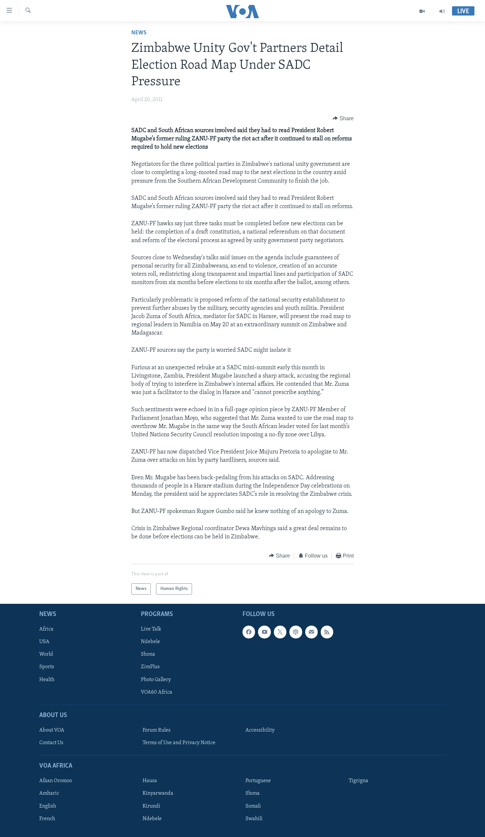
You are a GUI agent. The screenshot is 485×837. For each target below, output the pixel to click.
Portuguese (258, 781)
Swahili (254, 818)
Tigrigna (358, 781)
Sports (46, 667)
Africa (46, 629)
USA (44, 642)
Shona (148, 654)
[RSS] (327, 632)
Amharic (49, 793)
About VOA (51, 730)
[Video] (422, 11)
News (138, 33)
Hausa (150, 781)
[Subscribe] (311, 632)
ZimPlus (150, 667)
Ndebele (150, 642)
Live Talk (151, 629)
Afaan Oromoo (55, 781)
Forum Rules (157, 730)
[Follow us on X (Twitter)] (280, 632)
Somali (253, 806)
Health (46, 679)
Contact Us (51, 743)
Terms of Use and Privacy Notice (179, 743)
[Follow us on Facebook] (248, 632)
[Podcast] (295, 632)
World (46, 654)
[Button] (343, 118)
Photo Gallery (156, 679)
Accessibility (260, 730)
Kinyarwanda (158, 793)
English (47, 806)
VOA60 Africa (156, 692)
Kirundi (151, 806)
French (47, 818)
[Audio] (442, 11)
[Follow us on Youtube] (264, 632)
